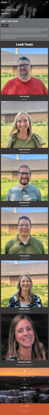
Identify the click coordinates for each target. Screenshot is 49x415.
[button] (47, 2)
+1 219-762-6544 (24, 384)
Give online (24, 400)
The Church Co (24, 412)
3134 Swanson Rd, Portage (24, 392)
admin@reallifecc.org (24, 376)
